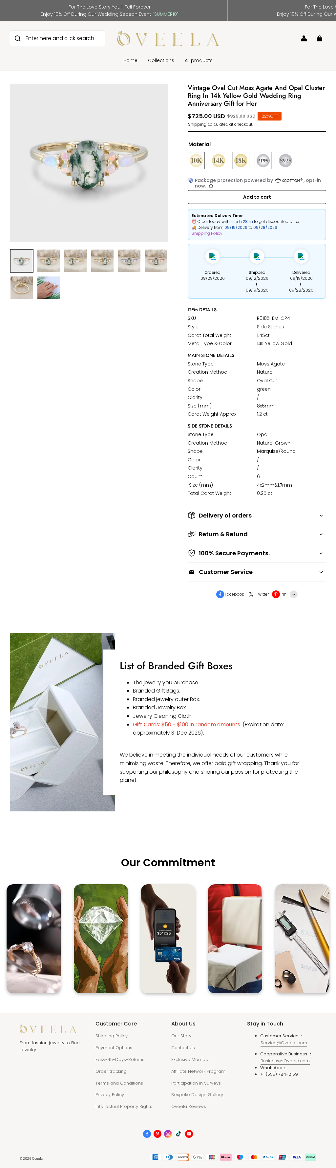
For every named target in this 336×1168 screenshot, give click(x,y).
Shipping (197, 124)
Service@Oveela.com (284, 1043)
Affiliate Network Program (198, 1071)
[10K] (196, 160)
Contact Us (183, 1048)
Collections (161, 60)
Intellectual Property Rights (123, 1106)
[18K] (240, 160)
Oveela (37, 1158)
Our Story (181, 1036)
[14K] (218, 160)
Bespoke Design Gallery (197, 1094)
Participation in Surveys (196, 1083)
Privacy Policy (109, 1094)
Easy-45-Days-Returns (119, 1059)
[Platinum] (263, 160)
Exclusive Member (190, 1059)
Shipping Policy (207, 233)
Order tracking (111, 1071)
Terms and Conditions (119, 1083)
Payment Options (113, 1048)
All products (199, 60)
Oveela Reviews (188, 1106)
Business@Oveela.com (285, 1061)
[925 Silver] (285, 160)
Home (130, 60)
